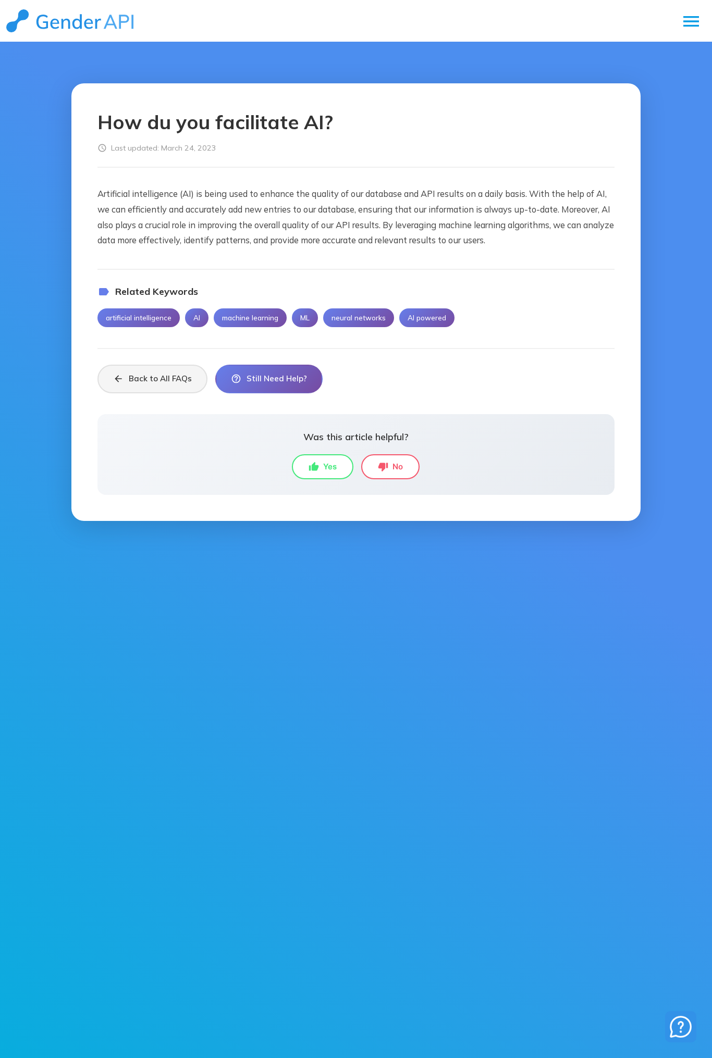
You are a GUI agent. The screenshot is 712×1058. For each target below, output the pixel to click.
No (390, 467)
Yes (323, 467)
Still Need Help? (269, 379)
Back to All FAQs (152, 379)
